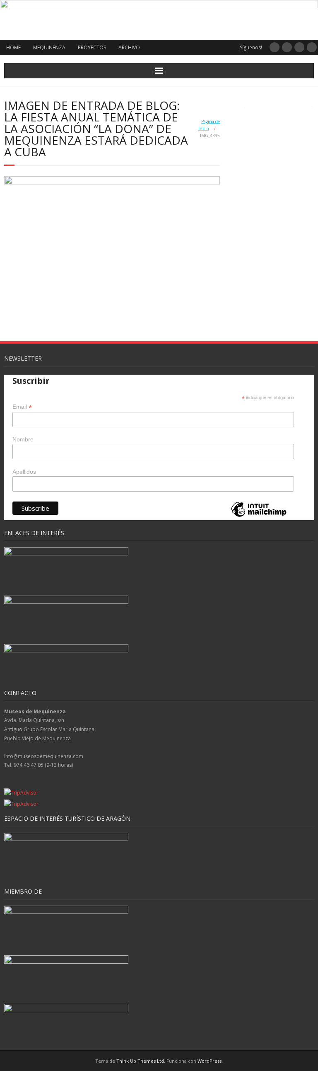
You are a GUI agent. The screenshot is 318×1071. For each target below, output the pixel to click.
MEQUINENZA (49, 47)
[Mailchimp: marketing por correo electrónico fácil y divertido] (259, 516)
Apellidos (24, 471)
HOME (13, 47)
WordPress (210, 1061)
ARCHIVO (129, 47)
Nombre (23, 439)
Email (22, 407)
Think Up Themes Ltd (140, 1061)
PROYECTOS (92, 47)
